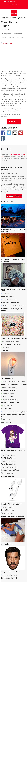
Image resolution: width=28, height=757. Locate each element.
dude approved (6, 33)
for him (4, 37)
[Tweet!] (9, 132)
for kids (11, 37)
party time (20, 37)
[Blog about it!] (3, 138)
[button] (8, 2)
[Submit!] (14, 132)
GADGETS (6, 29)
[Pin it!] (20, 132)
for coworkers (18, 33)
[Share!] (3, 132)
